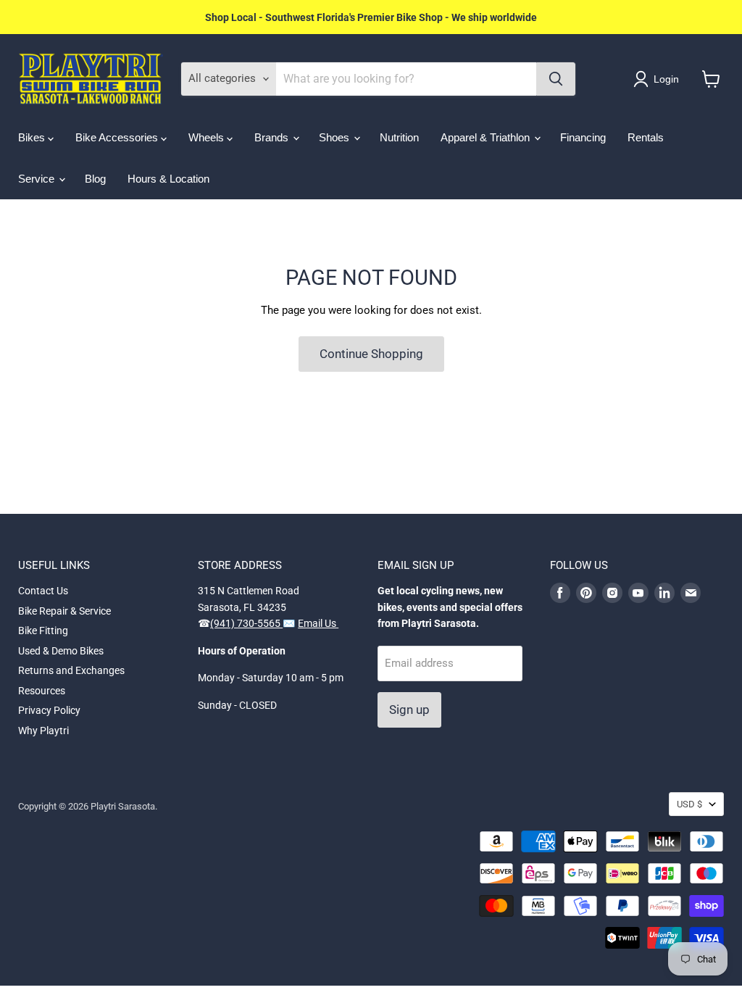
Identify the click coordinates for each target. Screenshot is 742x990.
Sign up (409, 709)
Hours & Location (168, 178)
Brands (272, 137)
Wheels (207, 137)
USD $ (689, 804)
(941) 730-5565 (246, 623)
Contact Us (43, 590)
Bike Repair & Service (64, 611)
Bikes (33, 137)
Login (666, 79)
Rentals (646, 137)
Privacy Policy (49, 710)
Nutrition (399, 137)
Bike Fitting (43, 630)
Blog (95, 178)
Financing (583, 137)
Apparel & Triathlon (487, 137)
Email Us (318, 623)
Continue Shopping (371, 353)
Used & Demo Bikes (61, 651)
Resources (41, 690)
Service (37, 178)
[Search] (555, 79)
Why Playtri (43, 730)
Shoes (335, 137)
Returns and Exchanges (71, 670)
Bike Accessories (118, 137)
